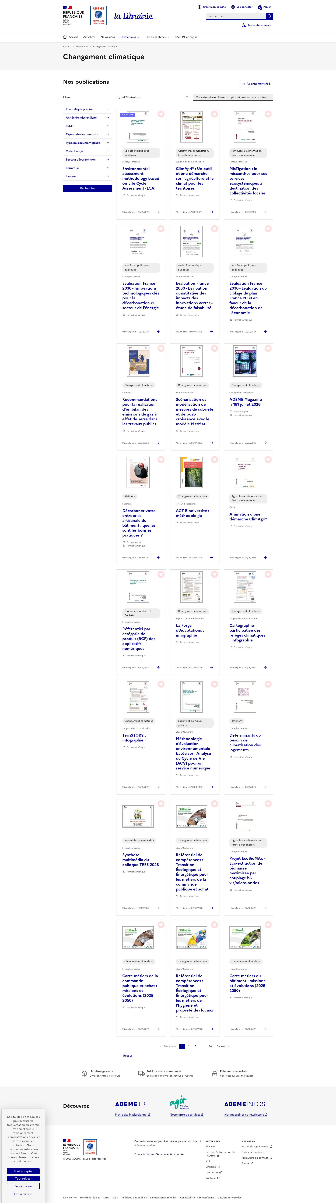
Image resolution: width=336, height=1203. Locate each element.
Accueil (73, 37)
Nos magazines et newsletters (244, 1114)
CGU (106, 1198)
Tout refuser (23, 1178)
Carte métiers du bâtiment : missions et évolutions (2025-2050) (248, 983)
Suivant (221, 1046)
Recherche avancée (259, 25)
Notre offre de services (185, 1114)
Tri (188, 97)
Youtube (211, 1178)
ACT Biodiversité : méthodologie (192, 513)
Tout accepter (23, 1171)
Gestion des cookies (229, 1198)
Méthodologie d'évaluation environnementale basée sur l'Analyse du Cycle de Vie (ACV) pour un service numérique (193, 753)
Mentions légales (90, 1198)
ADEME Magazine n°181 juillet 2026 (245, 402)
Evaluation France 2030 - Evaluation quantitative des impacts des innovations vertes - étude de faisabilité (194, 295)
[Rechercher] (269, 16)
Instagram (212, 1172)
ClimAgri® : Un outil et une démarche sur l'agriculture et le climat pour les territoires (195, 178)
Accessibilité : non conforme (197, 1198)
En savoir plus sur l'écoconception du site (159, 1154)
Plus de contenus (156, 37)
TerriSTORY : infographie (134, 738)
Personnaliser (23, 1186)
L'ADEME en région (186, 37)
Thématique (82, 46)
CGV (115, 1198)
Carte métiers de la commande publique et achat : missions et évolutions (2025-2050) (140, 988)
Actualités (89, 37)
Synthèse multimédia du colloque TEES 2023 (140, 860)
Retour (127, 1055)
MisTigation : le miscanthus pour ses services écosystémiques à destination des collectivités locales (248, 181)
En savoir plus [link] (23, 1194)
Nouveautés (108, 37)
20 (210, 1046)
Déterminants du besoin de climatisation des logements (245, 743)
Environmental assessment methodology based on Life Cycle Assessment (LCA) (140, 178)
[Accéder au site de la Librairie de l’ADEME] (133, 16)
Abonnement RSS (258, 83)
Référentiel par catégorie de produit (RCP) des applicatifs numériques (138, 639)
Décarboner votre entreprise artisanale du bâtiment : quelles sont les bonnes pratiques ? (139, 523)
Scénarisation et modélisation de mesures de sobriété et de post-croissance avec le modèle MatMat (195, 412)
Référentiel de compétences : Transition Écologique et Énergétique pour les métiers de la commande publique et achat (192, 872)
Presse (245, 1163)
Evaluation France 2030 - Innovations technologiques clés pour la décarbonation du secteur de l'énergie (140, 295)
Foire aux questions (252, 1152)
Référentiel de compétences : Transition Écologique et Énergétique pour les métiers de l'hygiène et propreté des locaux (194, 993)
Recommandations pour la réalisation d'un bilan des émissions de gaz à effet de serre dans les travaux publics (140, 412)
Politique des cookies (134, 1198)
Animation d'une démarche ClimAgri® (248, 517)
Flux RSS (210, 1146)
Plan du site (70, 1198)
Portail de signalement (255, 1146)
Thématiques (128, 37)
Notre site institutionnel (131, 1114)
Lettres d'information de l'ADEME (220, 1154)
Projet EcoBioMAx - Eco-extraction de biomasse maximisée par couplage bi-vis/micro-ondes (247, 870)
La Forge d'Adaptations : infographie (190, 630)
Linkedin (211, 1167)
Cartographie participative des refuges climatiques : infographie (247, 633)
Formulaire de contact (255, 1158)
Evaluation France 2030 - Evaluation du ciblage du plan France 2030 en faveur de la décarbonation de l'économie (248, 298)
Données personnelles (163, 1198)
